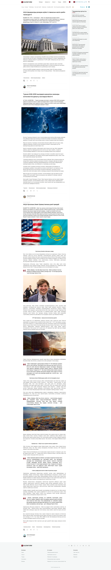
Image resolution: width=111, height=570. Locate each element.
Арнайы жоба (50, 7)
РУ (78, 1)
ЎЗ (86, 1)
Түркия (25, 188)
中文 (82, 1)
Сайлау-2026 (68, 7)
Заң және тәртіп (38, 7)
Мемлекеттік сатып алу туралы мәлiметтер (56, 561)
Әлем (43, 77)
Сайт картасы (76, 552)
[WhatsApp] (27, 81)
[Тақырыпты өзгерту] (70, 2)
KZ (74, 1)
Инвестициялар (56, 526)
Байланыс (75, 554)
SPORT (64, 2)
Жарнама (75, 556)
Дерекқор (44, 7)
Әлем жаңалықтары (35, 77)
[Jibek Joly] (83, 7)
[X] (37, 81)
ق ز (84, 1)
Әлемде (23, 561)
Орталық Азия (27, 526)
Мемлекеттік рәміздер (52, 556)
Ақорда (26, 7)
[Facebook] (34, 81)
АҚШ (33, 526)
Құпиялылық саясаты (51, 554)
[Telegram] (31, 81)
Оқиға (22, 552)
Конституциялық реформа (59, 7)
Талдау (22, 556)
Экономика (26, 77)
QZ (76, 1)
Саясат (22, 554)
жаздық (25, 522)
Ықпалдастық (47, 526)
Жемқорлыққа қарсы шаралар (53, 559)
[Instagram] (24, 81)
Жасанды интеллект (52, 188)
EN (79, 1)
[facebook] (77, 545)
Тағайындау (31, 7)
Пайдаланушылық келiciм (52, 552)
